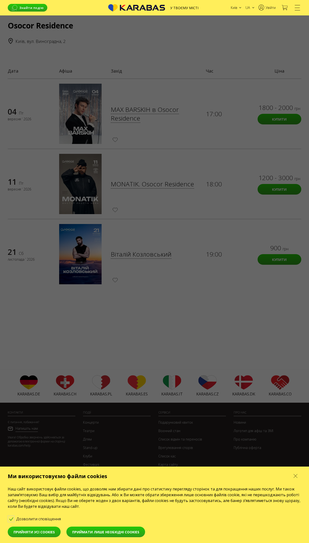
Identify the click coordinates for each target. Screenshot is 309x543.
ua (248, 7)
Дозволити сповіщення (39, 519)
